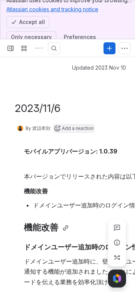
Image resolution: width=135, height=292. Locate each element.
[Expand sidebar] (10, 48)
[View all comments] (117, 228)
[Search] (54, 48)
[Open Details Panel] (117, 243)
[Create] (110, 48)
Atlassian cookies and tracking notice (52, 9)
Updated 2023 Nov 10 (99, 67)
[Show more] (124, 48)
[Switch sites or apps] (24, 48)
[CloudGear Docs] (39, 48)
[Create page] (117, 258)
